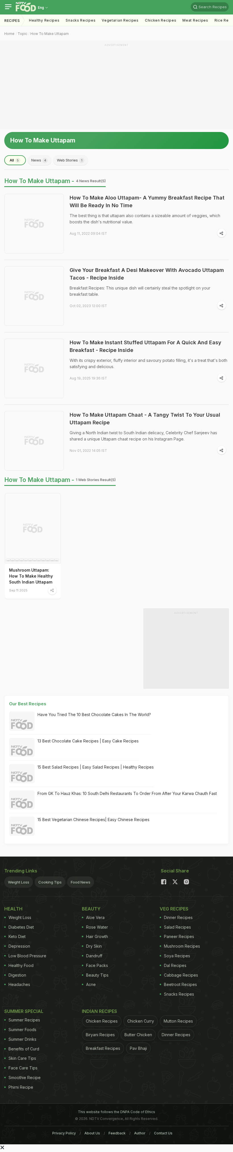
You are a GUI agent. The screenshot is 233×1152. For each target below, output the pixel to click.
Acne (91, 984)
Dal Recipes (175, 965)
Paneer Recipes (179, 936)
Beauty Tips (97, 975)
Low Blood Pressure (27, 955)
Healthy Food (21, 965)
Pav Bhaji (138, 1048)
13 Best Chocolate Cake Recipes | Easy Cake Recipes (88, 740)
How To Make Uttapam (49, 34)
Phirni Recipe (21, 1087)
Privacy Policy (64, 1133)
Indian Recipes (99, 1011)
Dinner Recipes (178, 917)
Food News (80, 882)
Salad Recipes (177, 927)
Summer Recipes (24, 1019)
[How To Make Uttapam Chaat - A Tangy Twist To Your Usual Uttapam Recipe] (34, 441)
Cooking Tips (50, 882)
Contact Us (163, 1133)
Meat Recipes (195, 20)
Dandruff (94, 955)
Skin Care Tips (22, 1058)
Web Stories (69, 160)
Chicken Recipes (160, 20)
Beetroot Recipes (180, 984)
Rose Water (97, 927)
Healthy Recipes (44, 20)
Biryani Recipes (100, 1034)
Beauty (91, 909)
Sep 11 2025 (18, 590)
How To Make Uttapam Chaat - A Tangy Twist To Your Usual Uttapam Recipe (145, 418)
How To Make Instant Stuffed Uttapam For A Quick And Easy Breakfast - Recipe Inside (145, 346)
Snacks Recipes (80, 20)
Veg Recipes (174, 909)
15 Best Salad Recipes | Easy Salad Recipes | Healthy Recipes (96, 767)
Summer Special (23, 1011)
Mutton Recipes (178, 1021)
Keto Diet (17, 936)
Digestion (17, 975)
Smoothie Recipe (25, 1077)
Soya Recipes (177, 955)
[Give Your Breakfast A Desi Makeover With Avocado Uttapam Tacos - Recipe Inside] (34, 296)
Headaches (19, 984)
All (14, 160)
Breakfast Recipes (103, 1048)
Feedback (117, 1133)
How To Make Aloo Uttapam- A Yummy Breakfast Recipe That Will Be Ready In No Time (147, 201)
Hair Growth (97, 936)
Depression (19, 946)
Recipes (12, 20)
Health (13, 909)
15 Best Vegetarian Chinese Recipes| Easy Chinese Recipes (93, 819)
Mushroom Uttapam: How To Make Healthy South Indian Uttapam (31, 576)
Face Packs (97, 965)
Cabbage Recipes (181, 975)
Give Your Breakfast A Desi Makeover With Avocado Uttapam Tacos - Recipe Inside (147, 274)
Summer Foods (22, 1029)
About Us (92, 1133)
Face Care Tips (23, 1067)
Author (139, 1133)
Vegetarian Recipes (120, 20)
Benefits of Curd (24, 1048)
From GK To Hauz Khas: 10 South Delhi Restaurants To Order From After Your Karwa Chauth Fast (127, 793)
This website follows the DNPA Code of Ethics (116, 1112)
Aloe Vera (95, 917)
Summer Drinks (22, 1039)
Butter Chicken (138, 1034)
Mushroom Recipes (182, 946)
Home (9, 34)
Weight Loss (18, 882)
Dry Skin (94, 946)
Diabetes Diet (21, 927)
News (38, 160)
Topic (22, 34)
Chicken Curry (140, 1021)
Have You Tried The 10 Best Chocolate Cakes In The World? (94, 714)
